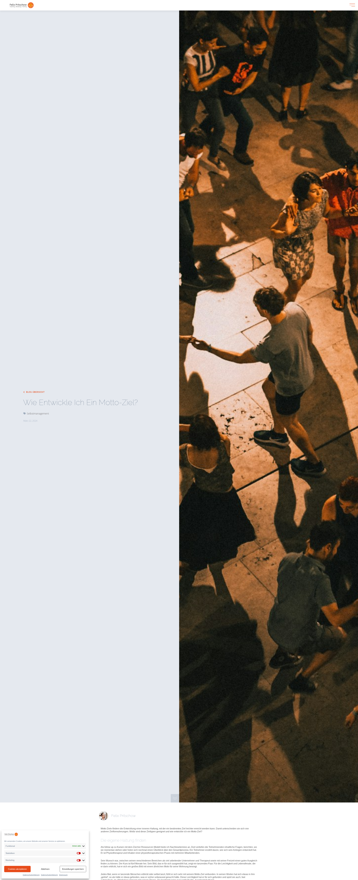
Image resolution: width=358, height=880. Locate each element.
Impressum (63, 875)
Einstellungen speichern (73, 869)
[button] (34, 392)
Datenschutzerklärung (31, 875)
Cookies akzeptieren (17, 869)
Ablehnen (45, 869)
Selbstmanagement (38, 413)
